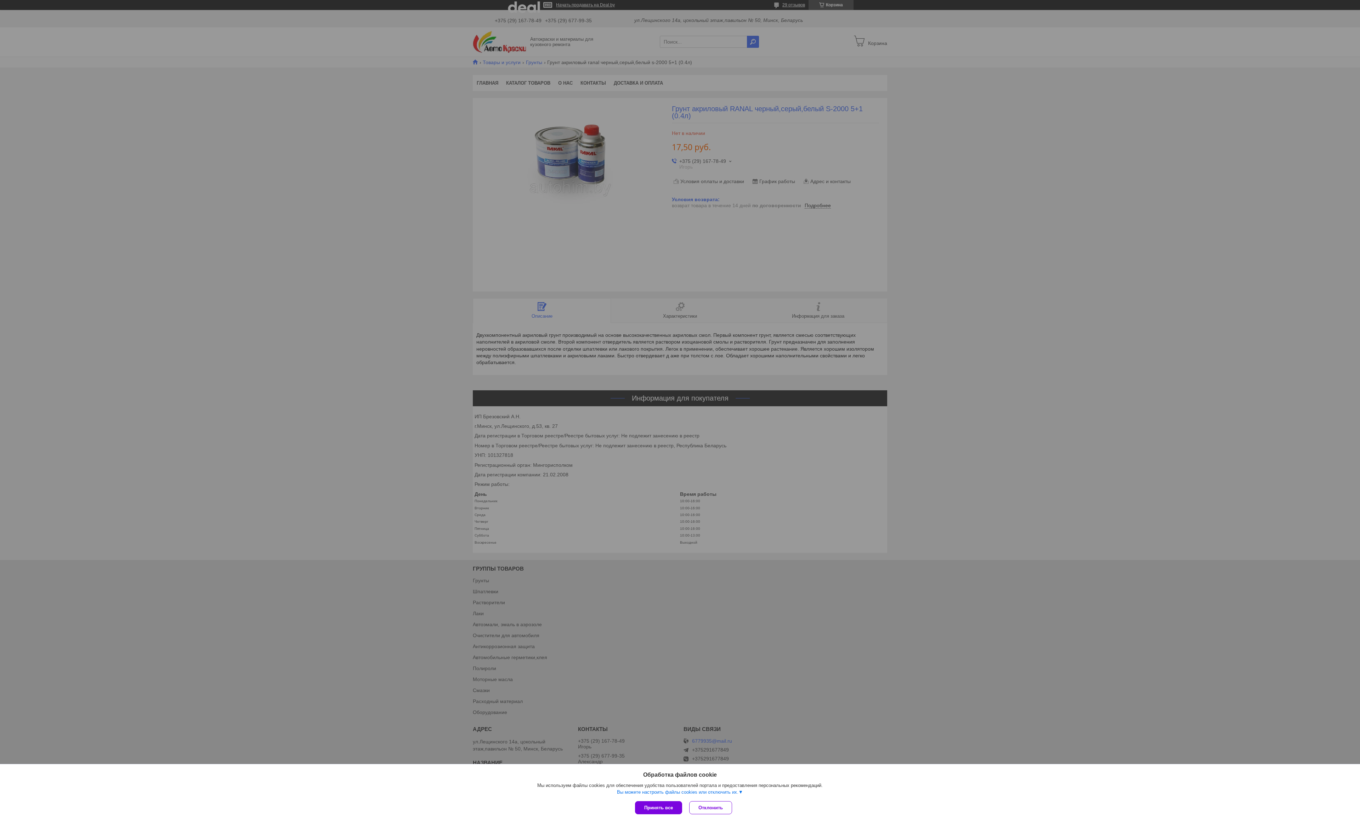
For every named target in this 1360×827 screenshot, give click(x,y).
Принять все (658, 807)
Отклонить (710, 807)
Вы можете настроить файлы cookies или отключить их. (677, 792)
